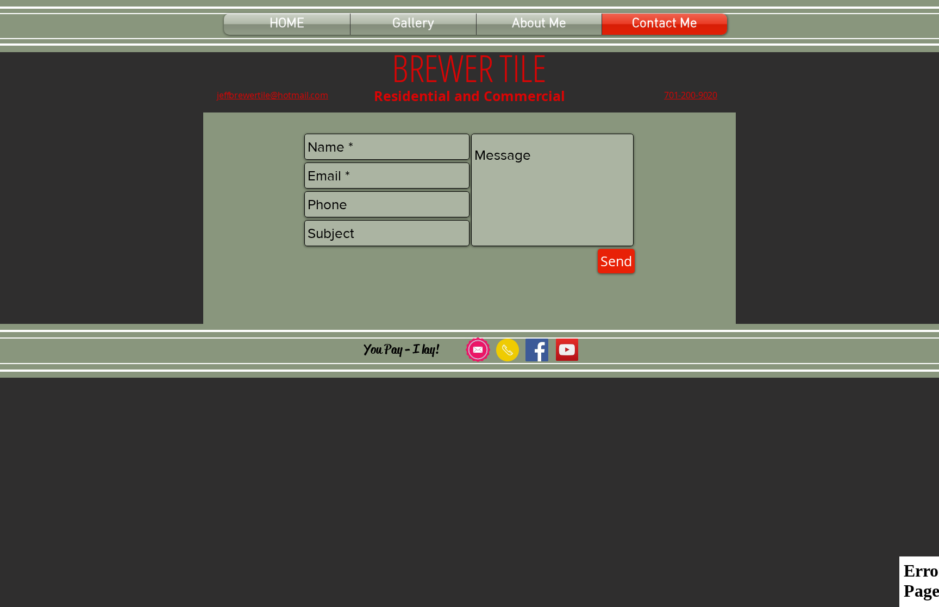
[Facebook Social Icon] (536, 350)
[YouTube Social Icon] (567, 350)
